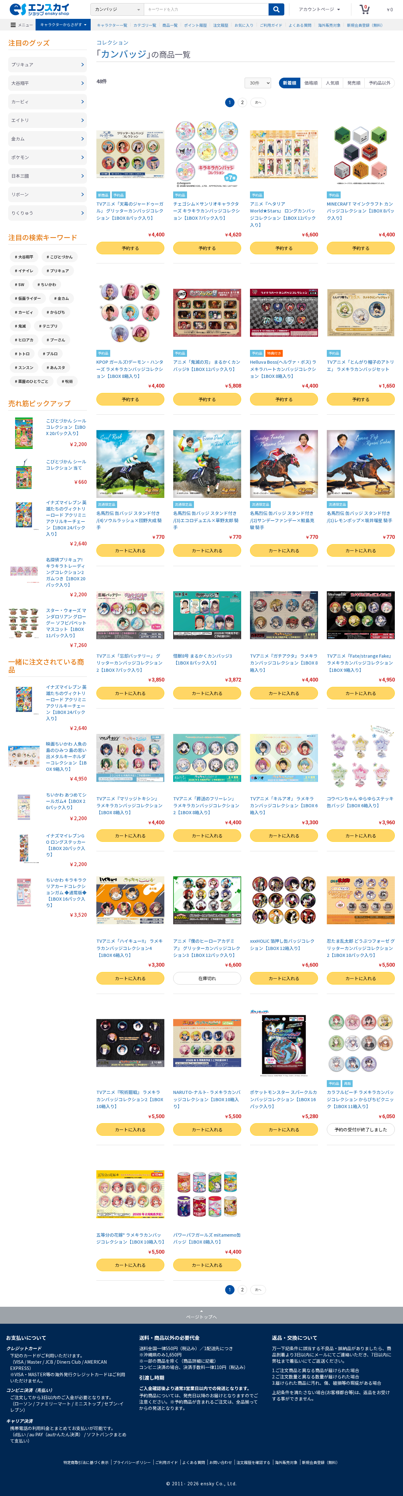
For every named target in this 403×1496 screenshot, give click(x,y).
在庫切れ (207, 978)
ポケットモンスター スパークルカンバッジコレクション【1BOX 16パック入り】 (283, 1099)
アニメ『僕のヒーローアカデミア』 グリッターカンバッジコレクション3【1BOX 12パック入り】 (206, 948)
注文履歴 (220, 24)
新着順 (289, 83)
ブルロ (52, 353)
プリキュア (59, 270)
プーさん (57, 339)
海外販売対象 (329, 24)
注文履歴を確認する (253, 1462)
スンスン (25, 367)
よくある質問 (300, 24)
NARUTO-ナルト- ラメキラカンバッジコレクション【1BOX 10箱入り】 (207, 1099)
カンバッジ (123, 53)
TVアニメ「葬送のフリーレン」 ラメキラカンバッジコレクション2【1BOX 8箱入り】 (206, 805)
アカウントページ (317, 9)
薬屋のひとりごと (33, 381)
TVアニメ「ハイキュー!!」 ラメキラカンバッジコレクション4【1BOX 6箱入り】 (129, 948)
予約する (130, 248)
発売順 (353, 83)
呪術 (69, 381)
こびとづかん (61, 256)
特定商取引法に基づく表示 (86, 1462)
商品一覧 (170, 24)
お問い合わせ (220, 1462)
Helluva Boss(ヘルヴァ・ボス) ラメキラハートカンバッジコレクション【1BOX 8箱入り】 (283, 369)
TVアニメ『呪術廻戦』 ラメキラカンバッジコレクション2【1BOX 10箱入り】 (129, 1099)
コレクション (112, 42)
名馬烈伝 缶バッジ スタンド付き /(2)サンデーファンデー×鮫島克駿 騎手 (282, 520)
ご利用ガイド (271, 24)
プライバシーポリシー (132, 1462)
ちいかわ (48, 284)
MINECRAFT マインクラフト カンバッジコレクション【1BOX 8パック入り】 (360, 211)
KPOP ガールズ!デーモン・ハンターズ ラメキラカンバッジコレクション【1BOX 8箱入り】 (129, 369)
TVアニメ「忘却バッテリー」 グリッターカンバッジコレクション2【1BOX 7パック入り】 (129, 663)
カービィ (25, 312)
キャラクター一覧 (112, 24)
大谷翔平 (25, 256)
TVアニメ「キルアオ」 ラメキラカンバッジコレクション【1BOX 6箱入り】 (284, 805)
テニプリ (50, 325)
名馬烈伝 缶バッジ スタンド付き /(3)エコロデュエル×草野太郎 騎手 (206, 520)
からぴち (57, 312)
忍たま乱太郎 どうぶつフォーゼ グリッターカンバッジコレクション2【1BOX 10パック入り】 (361, 948)
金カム (63, 298)
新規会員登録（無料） (366, 24)
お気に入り (244, 24)
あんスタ (57, 367)
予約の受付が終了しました (360, 1129)
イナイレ (25, 270)
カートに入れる (130, 550)
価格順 (311, 83)
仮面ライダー (29, 298)
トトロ (24, 353)
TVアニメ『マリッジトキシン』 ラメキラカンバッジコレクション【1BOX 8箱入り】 (129, 805)
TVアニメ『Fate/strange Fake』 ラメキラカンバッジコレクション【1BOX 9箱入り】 (360, 663)
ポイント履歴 (195, 24)
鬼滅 (22, 325)
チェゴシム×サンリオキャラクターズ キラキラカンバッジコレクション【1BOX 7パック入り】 (206, 211)
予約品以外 (380, 83)
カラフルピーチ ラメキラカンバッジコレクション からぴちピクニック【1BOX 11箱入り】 (360, 1099)
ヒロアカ (25, 339)
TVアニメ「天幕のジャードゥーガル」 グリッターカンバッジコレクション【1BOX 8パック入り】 (129, 211)
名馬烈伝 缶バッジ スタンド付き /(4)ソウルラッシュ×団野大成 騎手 (129, 520)
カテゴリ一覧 (144, 24)
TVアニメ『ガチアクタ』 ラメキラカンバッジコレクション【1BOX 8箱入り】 (284, 663)
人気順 (332, 83)
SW (21, 284)
